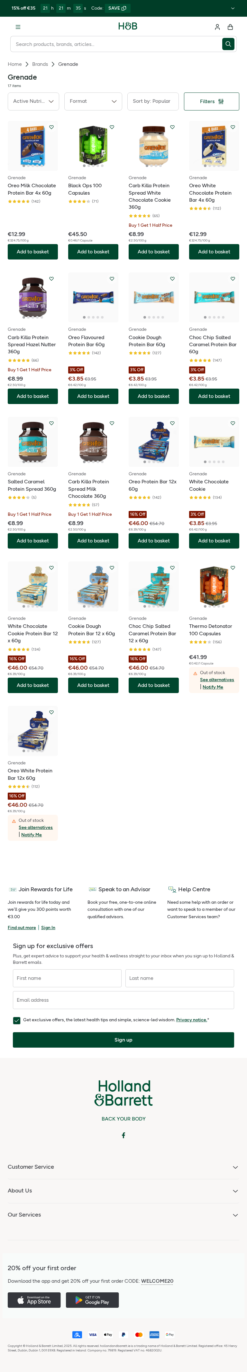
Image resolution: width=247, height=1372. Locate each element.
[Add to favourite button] (51, 127)
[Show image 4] (37, 165)
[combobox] (116, 44)
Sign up (123, 1040)
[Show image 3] (33, 165)
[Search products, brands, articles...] (229, 44)
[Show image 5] (42, 165)
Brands (40, 64)
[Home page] (128, 27)
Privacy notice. (191, 1020)
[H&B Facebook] (123, 1135)
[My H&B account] (217, 27)
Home (15, 64)
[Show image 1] (24, 165)
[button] (33, 101)
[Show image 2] (28, 165)
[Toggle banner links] (232, 8)
